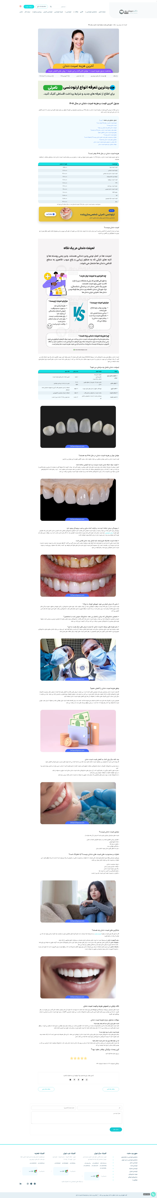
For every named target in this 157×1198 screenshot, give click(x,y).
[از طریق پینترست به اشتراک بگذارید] (74, 1079)
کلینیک (100, 1153)
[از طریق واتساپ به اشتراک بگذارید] (86, 1079)
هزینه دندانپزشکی (133, 1174)
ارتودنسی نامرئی (133, 1171)
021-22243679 (33, 1163)
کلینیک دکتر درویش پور (122, 25)
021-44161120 (72, 1163)
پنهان (101, 120)
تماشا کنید (49, 214)
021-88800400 (42, 7)
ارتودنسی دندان (133, 1163)
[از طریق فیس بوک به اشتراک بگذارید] (78, 1079)
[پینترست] (35, 1184)
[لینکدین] (20, 1184)
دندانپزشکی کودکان (132, 1177)
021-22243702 (41, 1163)
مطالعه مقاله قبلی (111, 1089)
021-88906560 (103, 1168)
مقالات (114, 25)
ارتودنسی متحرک (133, 1168)
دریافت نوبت (28, 7)
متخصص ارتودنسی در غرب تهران (129, 1160)
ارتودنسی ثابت (133, 1166)
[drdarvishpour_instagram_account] (20, 6)
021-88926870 (86, 1166)
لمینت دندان (98, 934)
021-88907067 (95, 1166)
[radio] (85, 1059)
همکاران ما (135, 1180)
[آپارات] (38, 1184)
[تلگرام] (31, 1184)
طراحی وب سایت (93, 1195)
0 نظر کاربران (79, 76)
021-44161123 (58, 1163)
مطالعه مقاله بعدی (46, 1089)
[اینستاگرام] (28, 1184)
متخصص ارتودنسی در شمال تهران (129, 1157)
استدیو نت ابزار (79, 1195)
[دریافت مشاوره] (153, 1194)
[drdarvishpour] (123, 12)
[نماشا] (24, 1184)
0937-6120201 (103, 1163)
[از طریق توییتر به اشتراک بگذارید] (82, 1079)
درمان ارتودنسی (109, 533)
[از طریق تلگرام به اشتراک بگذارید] (70, 1079)
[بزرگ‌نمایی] (117, 243)
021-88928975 (103, 1166)
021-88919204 (95, 1163)
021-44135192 (65, 1163)
